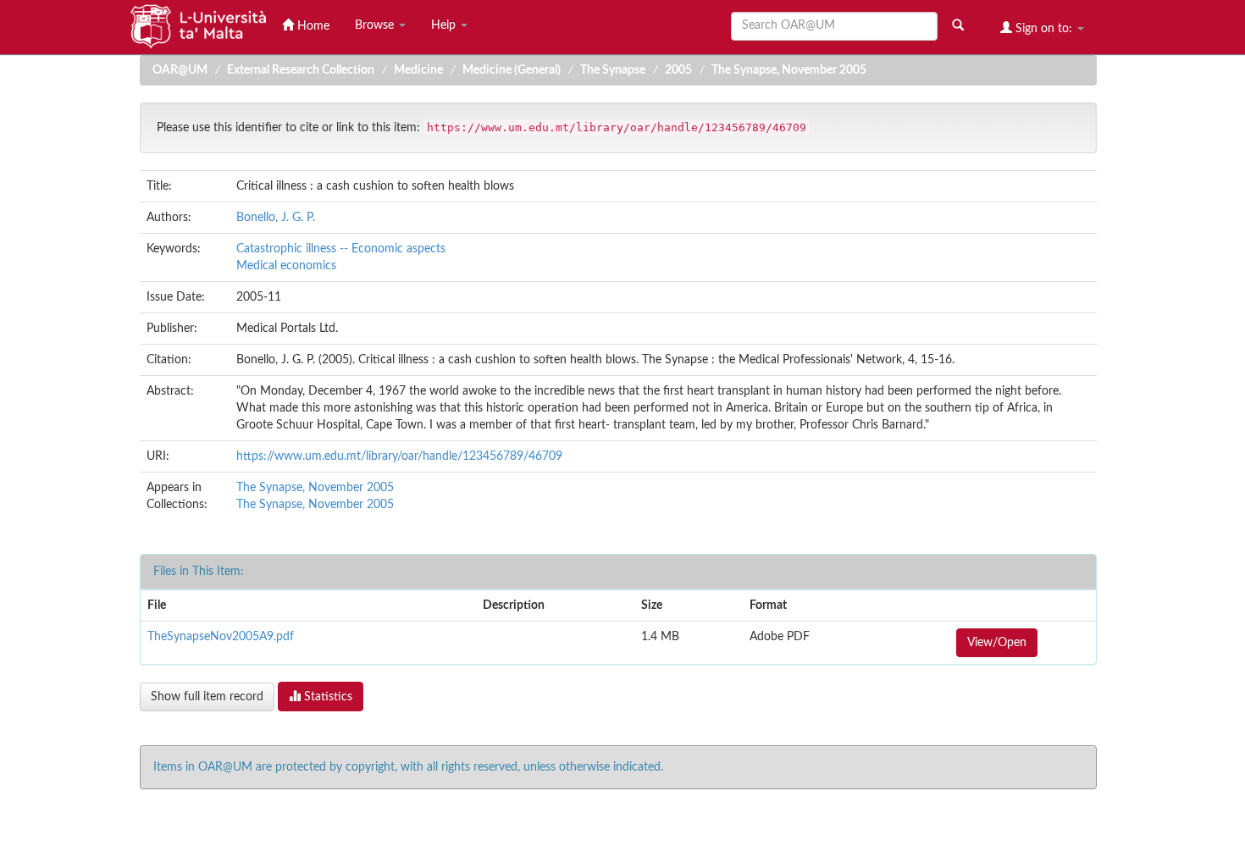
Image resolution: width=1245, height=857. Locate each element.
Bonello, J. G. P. (275, 218)
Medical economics (286, 266)
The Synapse (612, 70)
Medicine (418, 70)
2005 (678, 70)
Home (311, 26)
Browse (376, 25)
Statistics (326, 697)
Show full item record (207, 697)
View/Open (996, 643)
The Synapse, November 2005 (788, 70)
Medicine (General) (511, 70)
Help (445, 25)
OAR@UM (180, 70)
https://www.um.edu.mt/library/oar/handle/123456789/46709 (399, 456)
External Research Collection (300, 70)
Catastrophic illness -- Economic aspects (340, 249)
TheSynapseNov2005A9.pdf (220, 637)
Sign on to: (1044, 29)
